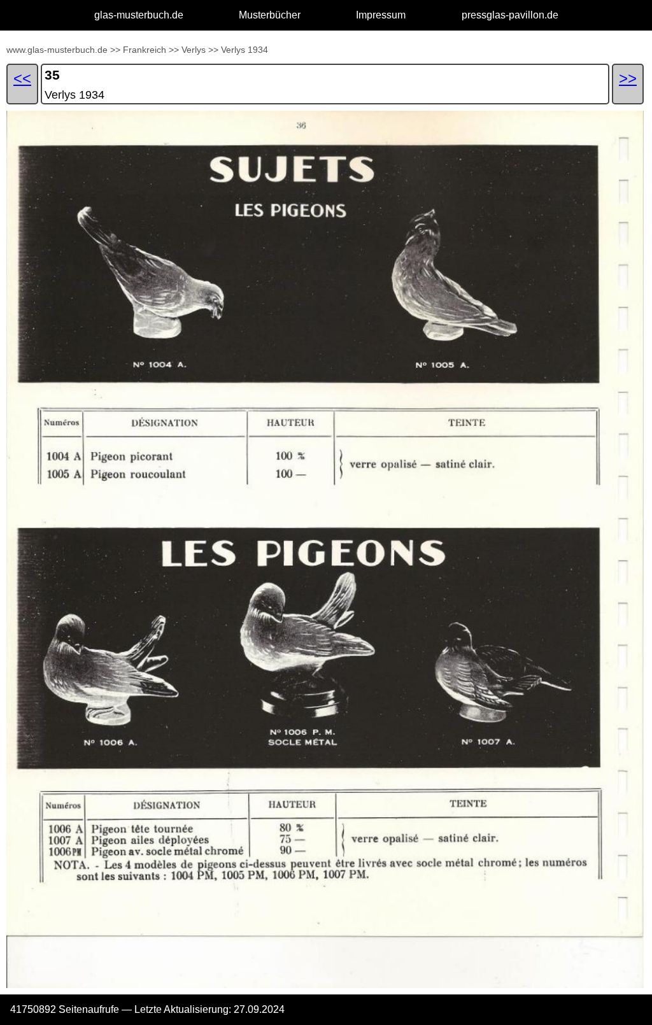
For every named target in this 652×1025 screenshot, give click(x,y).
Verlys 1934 (244, 50)
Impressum (381, 15)
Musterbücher (270, 15)
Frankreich (144, 50)
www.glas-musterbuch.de (57, 50)
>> (115, 50)
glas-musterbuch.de (138, 15)
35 (52, 74)
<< (22, 78)
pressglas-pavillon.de (510, 15)
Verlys (193, 50)
